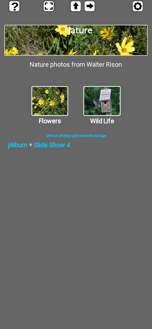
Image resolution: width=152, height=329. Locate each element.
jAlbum (18, 145)
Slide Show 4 (52, 145)
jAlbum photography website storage (76, 136)
